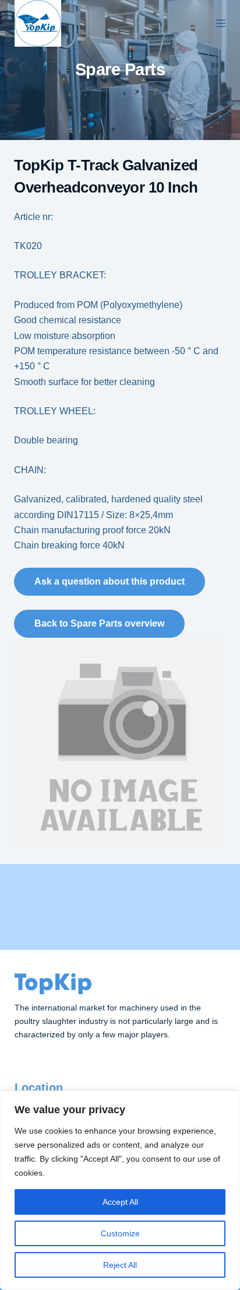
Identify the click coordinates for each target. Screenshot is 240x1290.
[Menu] (220, 23)
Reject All (120, 1265)
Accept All (120, 1202)
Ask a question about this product (109, 581)
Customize (120, 1233)
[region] (120, 1190)
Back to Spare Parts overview (99, 623)
